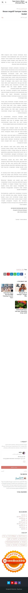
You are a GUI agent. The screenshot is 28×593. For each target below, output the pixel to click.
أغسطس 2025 (21, 523)
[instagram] (15, 582)
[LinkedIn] (11, 274)
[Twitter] (18, 274)
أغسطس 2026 (21, 516)
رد (24, 461)
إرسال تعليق (14, 467)
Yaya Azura (19, 589)
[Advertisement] (14, 36)
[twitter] (8, 582)
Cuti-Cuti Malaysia (12, 536)
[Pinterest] (8, 274)
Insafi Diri (18, 269)
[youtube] (12, 582)
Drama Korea (23, 539)
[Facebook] (21, 274)
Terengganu (23, 545)
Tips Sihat (15, 545)
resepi (8, 545)
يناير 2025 (23, 527)
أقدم (3, 471)
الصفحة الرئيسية (23, 9)
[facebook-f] (19, 582)
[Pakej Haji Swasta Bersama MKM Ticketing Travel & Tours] (7, 288)
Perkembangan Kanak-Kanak (12, 542)
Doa (4, 536)
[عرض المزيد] (25, 277)
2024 (24, 529)
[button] (26, 2)
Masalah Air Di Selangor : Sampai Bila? (22, 294)
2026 (24, 515)
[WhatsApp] (14, 274)
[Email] (4, 274)
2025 (24, 520)
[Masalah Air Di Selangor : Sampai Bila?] (21, 288)
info (17, 9)
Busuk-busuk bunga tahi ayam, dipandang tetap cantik (21, 311)
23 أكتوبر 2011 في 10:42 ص (17, 454)
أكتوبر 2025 (22, 522)
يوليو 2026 (22, 518)
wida (20, 452)
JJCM (9, 539)
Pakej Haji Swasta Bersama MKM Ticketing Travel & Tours (8, 295)
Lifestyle (24, 542)
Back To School (22, 536)
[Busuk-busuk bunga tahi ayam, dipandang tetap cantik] (21, 305)
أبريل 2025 (22, 525)
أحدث (25, 471)
